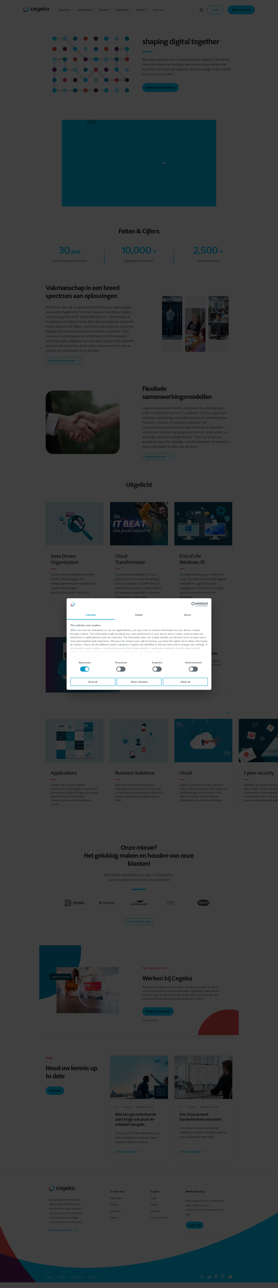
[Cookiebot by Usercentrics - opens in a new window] (194, 604)
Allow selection (139, 681)
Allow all (185, 681)
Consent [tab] (91, 614)
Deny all (92, 681)
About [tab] (187, 614)
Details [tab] (139, 614)
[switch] (120, 669)
